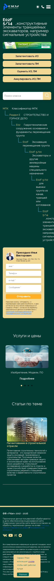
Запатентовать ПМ (27, 63)
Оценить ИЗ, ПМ (27, 71)
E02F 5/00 (35, 151)
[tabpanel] (27, 362)
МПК (5, 108)
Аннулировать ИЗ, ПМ (27, 78)
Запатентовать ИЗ (27, 56)
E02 (18, 124)
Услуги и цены (27, 335)
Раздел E (14, 114)
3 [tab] (28, 385)
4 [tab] (32, 385)
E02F (26, 141)
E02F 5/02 (42, 179)
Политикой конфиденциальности (19, 311)
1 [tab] (21, 385)
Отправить (23, 296)
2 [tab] (25, 385)
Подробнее (27, 378)
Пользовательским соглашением (18, 313)
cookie (31, 561)
